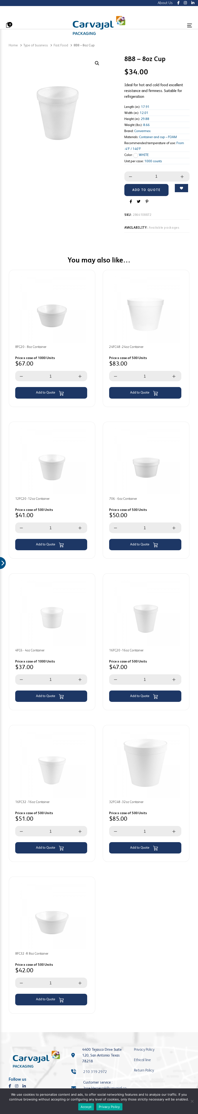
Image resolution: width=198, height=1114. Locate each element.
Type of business (35, 45)
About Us (165, 2)
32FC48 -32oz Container (126, 802)
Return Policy (144, 1070)
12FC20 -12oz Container (32, 499)
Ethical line (142, 1060)
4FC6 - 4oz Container (29, 650)
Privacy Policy (144, 1049)
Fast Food (61, 45)
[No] (192, 1101)
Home (13, 45)
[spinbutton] (156, 176)
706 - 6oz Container (123, 499)
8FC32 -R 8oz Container (31, 953)
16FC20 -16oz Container (126, 650)
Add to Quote (45, 392)
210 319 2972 (95, 1071)
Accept (86, 1107)
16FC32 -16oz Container (32, 802)
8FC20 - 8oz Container (30, 347)
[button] (97, 63)
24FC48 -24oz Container (126, 347)
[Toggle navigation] (161, 25)
